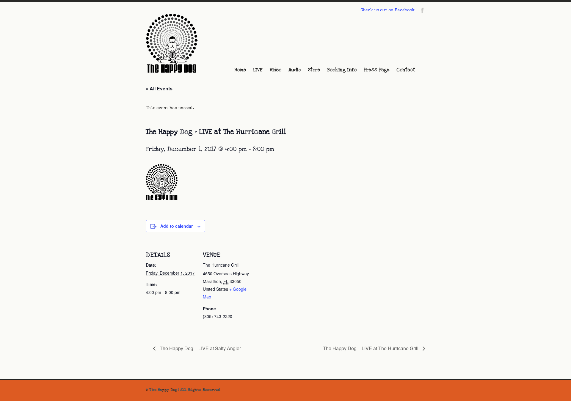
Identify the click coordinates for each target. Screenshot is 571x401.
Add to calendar (176, 226)
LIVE (258, 70)
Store (314, 70)
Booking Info (342, 70)
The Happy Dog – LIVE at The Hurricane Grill (371, 348)
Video (275, 70)
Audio (294, 70)
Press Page (376, 70)
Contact (405, 70)
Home (240, 70)
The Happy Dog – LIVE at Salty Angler (200, 348)
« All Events (159, 88)
